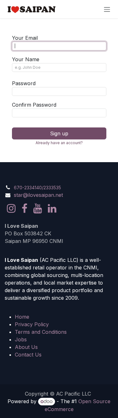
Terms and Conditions (41, 332)
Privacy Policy (32, 324)
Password (24, 83)
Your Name (25, 59)
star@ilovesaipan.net (38, 195)
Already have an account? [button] (59, 142)
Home (22, 317)
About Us (26, 347)
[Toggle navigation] (107, 9)
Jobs (21, 339)
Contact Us (28, 354)
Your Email (25, 38)
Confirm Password (34, 105)
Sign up (59, 133)
